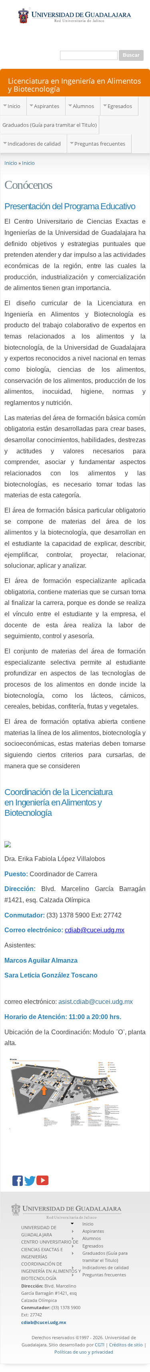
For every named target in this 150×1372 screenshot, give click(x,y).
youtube (42, 1182)
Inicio (14, 106)
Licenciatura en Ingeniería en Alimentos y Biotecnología (74, 84)
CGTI (99, 1345)
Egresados (120, 106)
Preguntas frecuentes (99, 143)
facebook (18, 1182)
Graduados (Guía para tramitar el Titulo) (49, 124)
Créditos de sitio (126, 1345)
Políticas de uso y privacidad (83, 1352)
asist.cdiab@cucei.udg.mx (95, 1001)
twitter (30, 1182)
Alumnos (83, 106)
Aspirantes (46, 106)
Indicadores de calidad (34, 143)
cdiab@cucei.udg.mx (94, 930)
